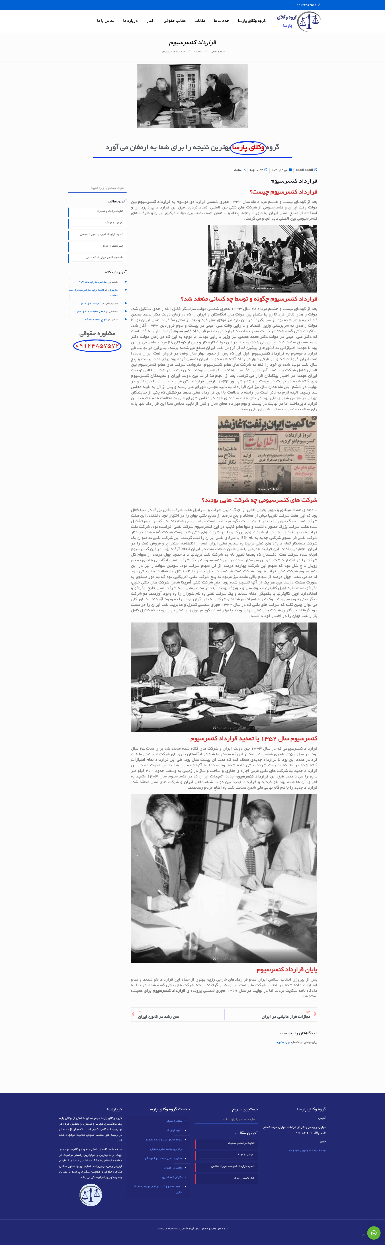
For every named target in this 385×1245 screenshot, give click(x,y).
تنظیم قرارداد (174, 1130)
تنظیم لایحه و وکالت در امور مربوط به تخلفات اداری (157, 1189)
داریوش (113, 290)
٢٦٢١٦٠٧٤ (318, 1150)
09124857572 (306, 4)
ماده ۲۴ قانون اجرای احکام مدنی (104, 257)
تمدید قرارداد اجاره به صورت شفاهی (101, 234)
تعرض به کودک (114, 223)
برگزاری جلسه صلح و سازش (166, 1149)
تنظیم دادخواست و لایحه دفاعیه (164, 1140)
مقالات (198, 52)
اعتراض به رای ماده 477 (93, 282)
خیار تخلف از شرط (113, 246)
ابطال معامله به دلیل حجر (91, 311)
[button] (374, 1233)
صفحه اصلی (218, 52)
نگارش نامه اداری (172, 1177)
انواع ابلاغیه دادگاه (96, 320)
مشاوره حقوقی (174, 1121)
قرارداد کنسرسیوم (173, 52)
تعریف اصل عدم (90, 303)
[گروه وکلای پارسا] (299, 21)
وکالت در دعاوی (173, 1168)
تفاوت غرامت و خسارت (110, 211)
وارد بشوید (283, 1042)
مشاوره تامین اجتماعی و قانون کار (163, 1158)
